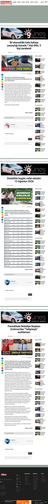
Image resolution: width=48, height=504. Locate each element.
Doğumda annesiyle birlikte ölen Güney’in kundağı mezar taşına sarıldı (42, 66)
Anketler (43, 477)
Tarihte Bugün (35, 482)
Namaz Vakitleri (36, 478)
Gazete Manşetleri (35, 488)
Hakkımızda (3, 485)
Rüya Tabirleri (44, 480)
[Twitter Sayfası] (3, 479)
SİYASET (27, 2)
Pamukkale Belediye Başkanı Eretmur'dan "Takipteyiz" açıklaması (42, 137)
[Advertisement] (24, 14)
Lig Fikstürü (35, 481)
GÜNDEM (14, 2)
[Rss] (11, 479)
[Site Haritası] (1, 481)
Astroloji (43, 481)
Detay (37, 502)
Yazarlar (19, 481)
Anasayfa (2, 24)
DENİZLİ (19, 2)
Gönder (30, 294)
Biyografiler (44, 478)
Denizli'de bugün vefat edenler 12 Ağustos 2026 (42, 119)
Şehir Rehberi (35, 486)
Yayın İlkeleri (3, 487)
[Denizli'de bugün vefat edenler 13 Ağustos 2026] (16, 196)
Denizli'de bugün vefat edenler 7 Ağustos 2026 (42, 114)
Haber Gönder (3, 494)
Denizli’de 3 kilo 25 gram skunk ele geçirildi (42, 95)
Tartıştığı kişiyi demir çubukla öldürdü (41, 72)
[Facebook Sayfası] (1, 479)
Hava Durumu (35, 476)
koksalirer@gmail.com (14, 126)
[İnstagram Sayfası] (5, 479)
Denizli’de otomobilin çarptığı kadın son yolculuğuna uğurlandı (42, 78)
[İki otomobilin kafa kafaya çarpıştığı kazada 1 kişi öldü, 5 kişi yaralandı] (16, 63)
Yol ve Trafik (35, 477)
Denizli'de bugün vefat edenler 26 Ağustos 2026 (42, 100)
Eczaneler (35, 480)
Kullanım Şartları (3, 492)
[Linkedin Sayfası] (9, 479)
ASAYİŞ (23, 2)
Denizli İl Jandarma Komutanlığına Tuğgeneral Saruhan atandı (41, 125)
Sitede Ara (43, 476)
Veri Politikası (3, 488)
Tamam (41, 502)
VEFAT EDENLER (8, 160)
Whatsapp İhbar (3, 493)
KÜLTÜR (36, 2)
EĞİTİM (31, 2)
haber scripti (2, 502)
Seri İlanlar (35, 485)
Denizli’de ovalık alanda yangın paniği (42, 60)
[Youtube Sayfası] (7, 479)
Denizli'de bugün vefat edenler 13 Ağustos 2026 (42, 109)
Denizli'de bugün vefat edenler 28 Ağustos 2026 (42, 91)
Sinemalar (35, 484)
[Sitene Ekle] (3, 481)
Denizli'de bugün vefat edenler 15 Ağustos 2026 (42, 149)
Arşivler (19, 484)
